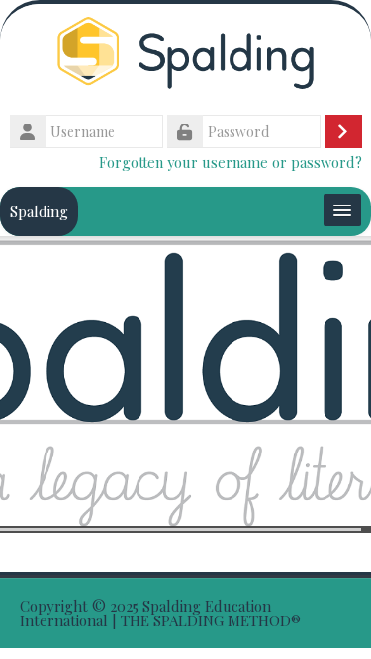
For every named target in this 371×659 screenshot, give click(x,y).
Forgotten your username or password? (230, 162)
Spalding (39, 211)
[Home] (185, 55)
